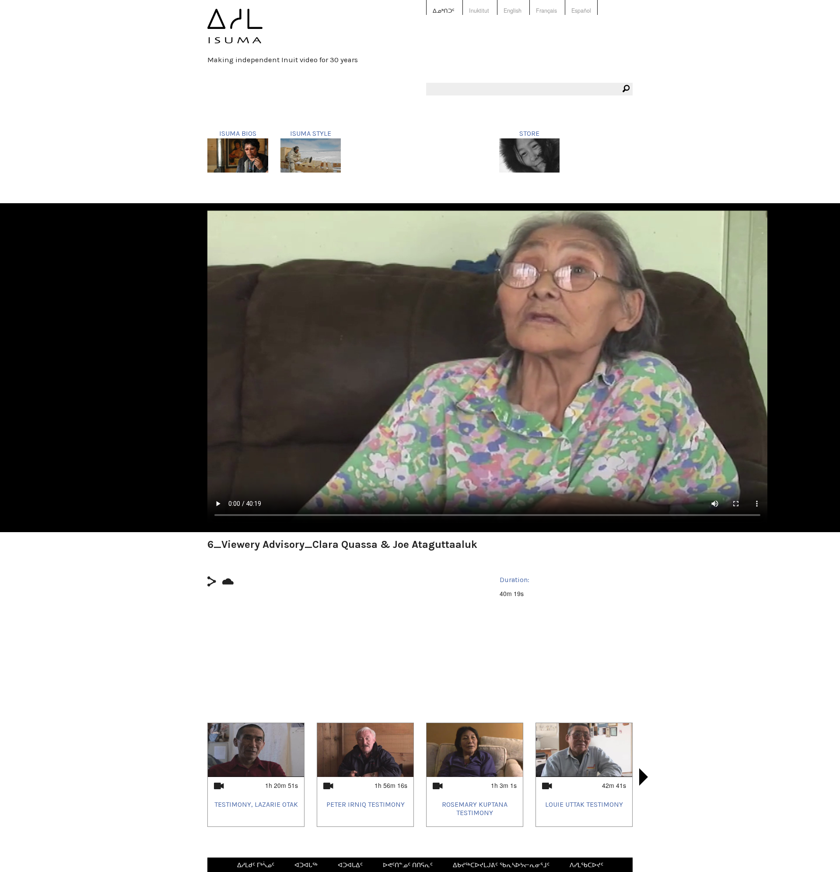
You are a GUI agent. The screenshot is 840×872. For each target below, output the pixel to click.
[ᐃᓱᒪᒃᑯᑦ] (234, 32)
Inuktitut (479, 10)
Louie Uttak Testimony (584, 804)
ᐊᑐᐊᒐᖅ (306, 864)
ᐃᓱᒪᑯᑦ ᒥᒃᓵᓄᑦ (255, 864)
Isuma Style (310, 133)
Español (581, 10)
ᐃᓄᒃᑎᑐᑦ (444, 10)
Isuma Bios (237, 133)
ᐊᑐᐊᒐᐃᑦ (350, 864)
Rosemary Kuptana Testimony (475, 808)
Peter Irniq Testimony (365, 804)
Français (546, 10)
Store (529, 133)
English (513, 10)
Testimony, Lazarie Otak (256, 804)
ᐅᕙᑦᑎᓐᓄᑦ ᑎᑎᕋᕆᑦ (408, 864)
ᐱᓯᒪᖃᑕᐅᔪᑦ (586, 864)
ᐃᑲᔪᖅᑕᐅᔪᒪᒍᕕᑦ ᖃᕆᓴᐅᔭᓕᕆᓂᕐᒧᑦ (501, 864)
